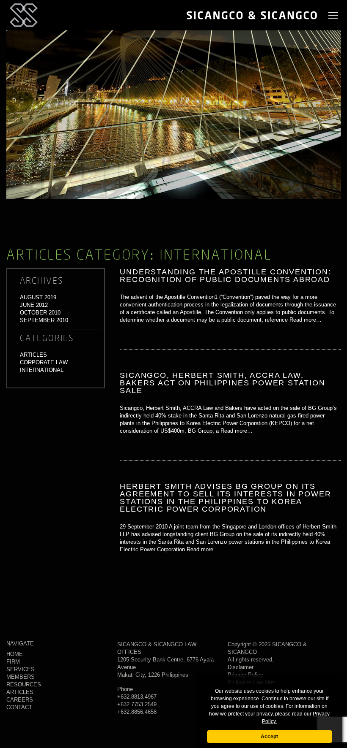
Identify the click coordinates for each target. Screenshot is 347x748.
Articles (33, 355)
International (41, 370)
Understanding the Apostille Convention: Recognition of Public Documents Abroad (225, 276)
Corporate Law (44, 362)
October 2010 (40, 312)
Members (20, 677)
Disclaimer (240, 667)
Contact (19, 707)
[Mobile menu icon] (333, 15)
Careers (19, 700)
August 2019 (38, 297)
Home (14, 654)
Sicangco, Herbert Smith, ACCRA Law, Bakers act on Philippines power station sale (222, 383)
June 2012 (34, 305)
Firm (13, 662)
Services (20, 669)
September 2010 (44, 320)
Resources (23, 684)
